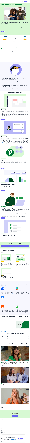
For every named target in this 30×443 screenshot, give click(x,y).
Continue (20, 438)
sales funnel (17, 185)
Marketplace (5, 285)
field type (3, 142)
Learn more (2, 266)
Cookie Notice (12, 439)
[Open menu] (28, 1)
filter (20, 142)
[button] (2, 438)
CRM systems (4, 138)
